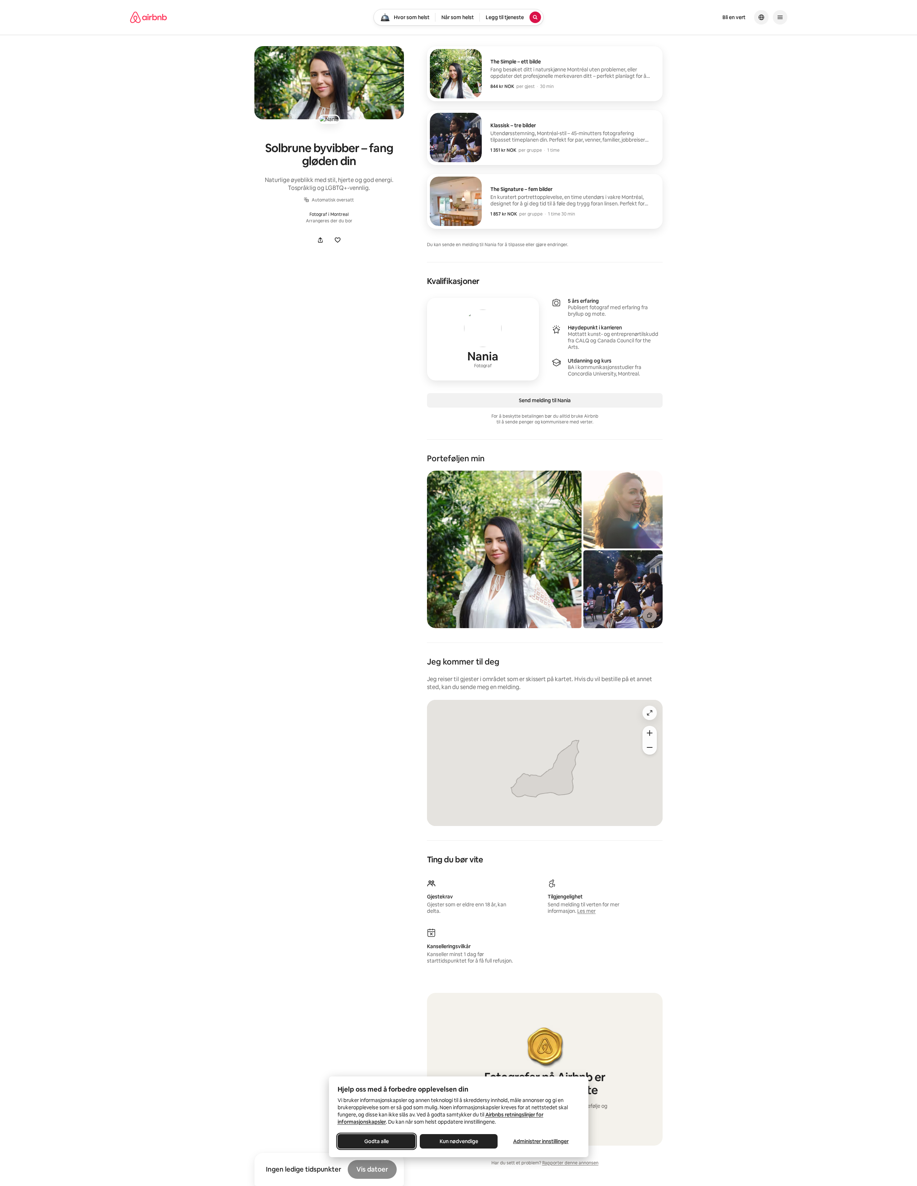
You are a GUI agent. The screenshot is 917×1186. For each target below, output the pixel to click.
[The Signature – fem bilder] (545, 201)
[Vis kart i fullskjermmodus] (649, 713)
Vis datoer (372, 1169)
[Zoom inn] (649, 733)
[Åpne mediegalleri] (329, 82)
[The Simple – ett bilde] (545, 73)
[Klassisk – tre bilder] (545, 137)
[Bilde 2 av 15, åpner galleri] (623, 509)
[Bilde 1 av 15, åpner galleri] (504, 549)
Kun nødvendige (458, 1141)
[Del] (320, 240)
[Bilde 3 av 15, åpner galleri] (623, 589)
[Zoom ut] (649, 747)
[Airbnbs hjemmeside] (148, 17)
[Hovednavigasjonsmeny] (780, 17)
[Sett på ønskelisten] (337, 240)
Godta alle (376, 1141)
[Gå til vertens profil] (483, 339)
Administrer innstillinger (541, 1141)
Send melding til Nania (545, 400)
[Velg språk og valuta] (761, 17)
